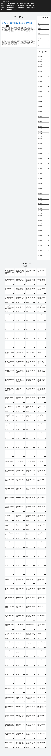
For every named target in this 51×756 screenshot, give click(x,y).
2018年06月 (40, 228)
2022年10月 (40, 138)
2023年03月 (40, 131)
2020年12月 (40, 183)
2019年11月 (40, 205)
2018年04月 (40, 233)
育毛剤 (39, 43)
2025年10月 (40, 76)
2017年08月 (40, 252)
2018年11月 (40, 223)
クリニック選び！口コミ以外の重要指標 (17, 23)
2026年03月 (40, 64)
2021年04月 (40, 173)
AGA (38, 23)
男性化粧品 (39, 38)
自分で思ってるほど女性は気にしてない (9, 7)
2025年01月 (40, 91)
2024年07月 (40, 103)
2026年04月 (40, 61)
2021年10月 (40, 163)
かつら (39, 25)
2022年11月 (40, 136)
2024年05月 (40, 108)
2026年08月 (40, 56)
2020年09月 (40, 188)
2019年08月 (40, 213)
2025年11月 (40, 74)
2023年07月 (40, 123)
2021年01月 (40, 180)
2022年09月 (40, 141)
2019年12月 (40, 203)
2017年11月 (40, 245)
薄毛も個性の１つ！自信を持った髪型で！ (27, 7)
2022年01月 (40, 158)
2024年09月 (40, 98)
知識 (38, 40)
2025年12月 (40, 71)
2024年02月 (40, 116)
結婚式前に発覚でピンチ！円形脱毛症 (8, 3)
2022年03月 (40, 153)
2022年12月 (40, 133)
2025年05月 (40, 86)
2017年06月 (40, 257)
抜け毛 (39, 30)
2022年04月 (40, 151)
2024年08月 (40, 101)
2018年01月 (40, 240)
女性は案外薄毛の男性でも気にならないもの (26, 3)
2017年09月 (40, 250)
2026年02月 (40, 66)
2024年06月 (40, 106)
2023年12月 (40, 121)
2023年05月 (40, 126)
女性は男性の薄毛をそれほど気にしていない (10, 5)
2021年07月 (40, 168)
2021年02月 (40, 178)
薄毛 (38, 45)
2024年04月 (40, 111)
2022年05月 (40, 148)
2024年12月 (40, 93)
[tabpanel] (9, 272)
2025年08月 (40, 81)
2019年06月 (40, 215)
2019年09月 (40, 210)
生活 (38, 35)
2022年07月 (40, 143)
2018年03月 (40, 235)
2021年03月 (40, 175)
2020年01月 (40, 200)
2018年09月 (40, 225)
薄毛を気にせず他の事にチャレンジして (9, 9)
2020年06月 (40, 193)
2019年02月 (40, 218)
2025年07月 (40, 84)
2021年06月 (40, 170)
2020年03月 (40, 195)
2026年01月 (40, 69)
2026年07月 (40, 59)
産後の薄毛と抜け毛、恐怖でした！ (27, 5)
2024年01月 (40, 118)
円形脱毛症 (39, 28)
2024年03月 (40, 113)
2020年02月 (40, 198)
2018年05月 (40, 230)
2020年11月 (40, 185)
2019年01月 (40, 220)
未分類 (39, 33)
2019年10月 (40, 208)
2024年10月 (40, 96)
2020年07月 (40, 190)
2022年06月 (40, 146)
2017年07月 (40, 255)
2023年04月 (40, 128)
